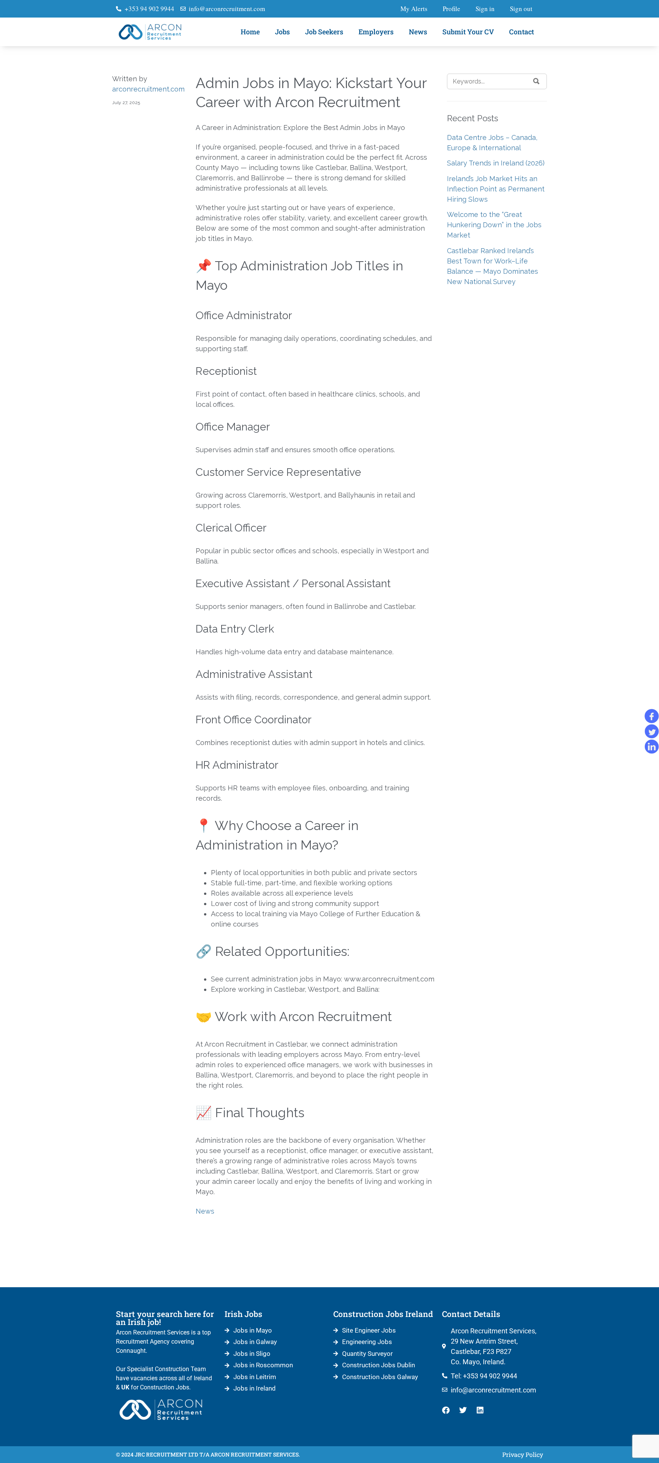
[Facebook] (445, 1410)
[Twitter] (463, 1410)
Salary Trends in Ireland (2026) (496, 163)
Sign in (485, 8)
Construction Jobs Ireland (383, 1314)
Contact (521, 31)
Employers (376, 31)
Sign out (521, 8)
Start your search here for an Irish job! (165, 1318)
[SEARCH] (536, 81)
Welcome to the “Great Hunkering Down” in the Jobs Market (494, 224)
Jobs (282, 31)
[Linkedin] (480, 1410)
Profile (451, 8)
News (418, 31)
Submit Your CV (468, 31)
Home (250, 31)
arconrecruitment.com (148, 89)
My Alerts (414, 8)
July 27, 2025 (126, 102)
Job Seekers (324, 31)
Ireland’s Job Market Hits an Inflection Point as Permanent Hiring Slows (496, 189)
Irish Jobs (243, 1314)
